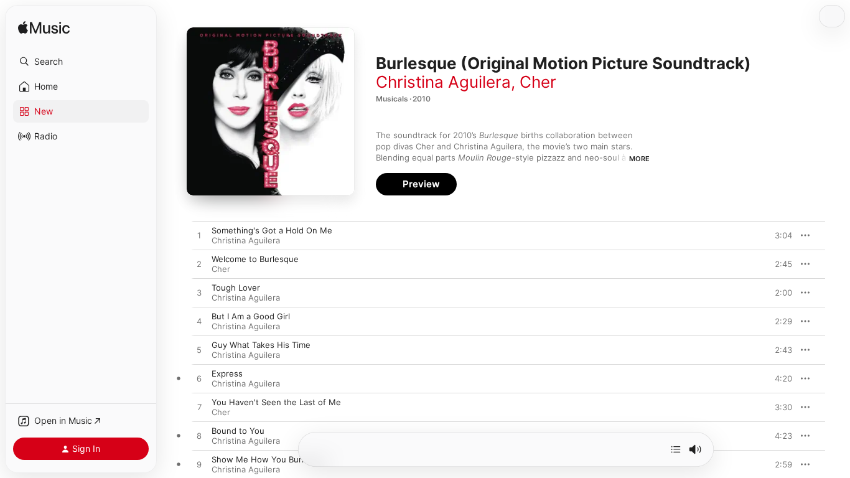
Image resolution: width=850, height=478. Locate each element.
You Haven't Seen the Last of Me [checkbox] (276, 402)
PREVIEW (778, 235)
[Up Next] (675, 449)
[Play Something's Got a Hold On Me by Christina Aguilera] (199, 235)
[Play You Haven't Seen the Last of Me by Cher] (199, 407)
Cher (538, 81)
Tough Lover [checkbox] (236, 288)
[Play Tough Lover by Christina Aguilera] (199, 293)
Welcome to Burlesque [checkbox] (255, 259)
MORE (639, 158)
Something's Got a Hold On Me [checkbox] (272, 230)
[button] (81, 61)
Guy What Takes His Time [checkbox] (261, 345)
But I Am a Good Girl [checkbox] (251, 316)
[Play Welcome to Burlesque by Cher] (199, 264)
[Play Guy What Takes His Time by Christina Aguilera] (199, 350)
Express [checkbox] (227, 373)
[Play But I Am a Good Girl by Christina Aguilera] (199, 321)
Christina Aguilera (443, 81)
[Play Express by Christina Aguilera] (199, 379)
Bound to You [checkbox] (238, 431)
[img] (44, 28)
